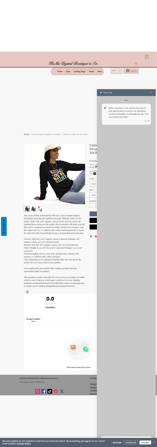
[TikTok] (49, 391)
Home (26, 134)
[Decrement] (91, 205)
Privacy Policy (24, 443)
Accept (145, 442)
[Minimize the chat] (151, 93)
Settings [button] (117, 442)
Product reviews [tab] (33, 319)
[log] (126, 265)
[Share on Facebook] (91, 236)
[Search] (136, 63)
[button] (147, 57)
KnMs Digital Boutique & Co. (73, 63)
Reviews (3, 226)
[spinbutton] (95, 205)
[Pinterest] (55, 391)
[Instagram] (37, 391)
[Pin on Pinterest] (95, 236)
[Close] (154, 442)
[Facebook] (43, 391)
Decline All (130, 442)
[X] (61, 391)
